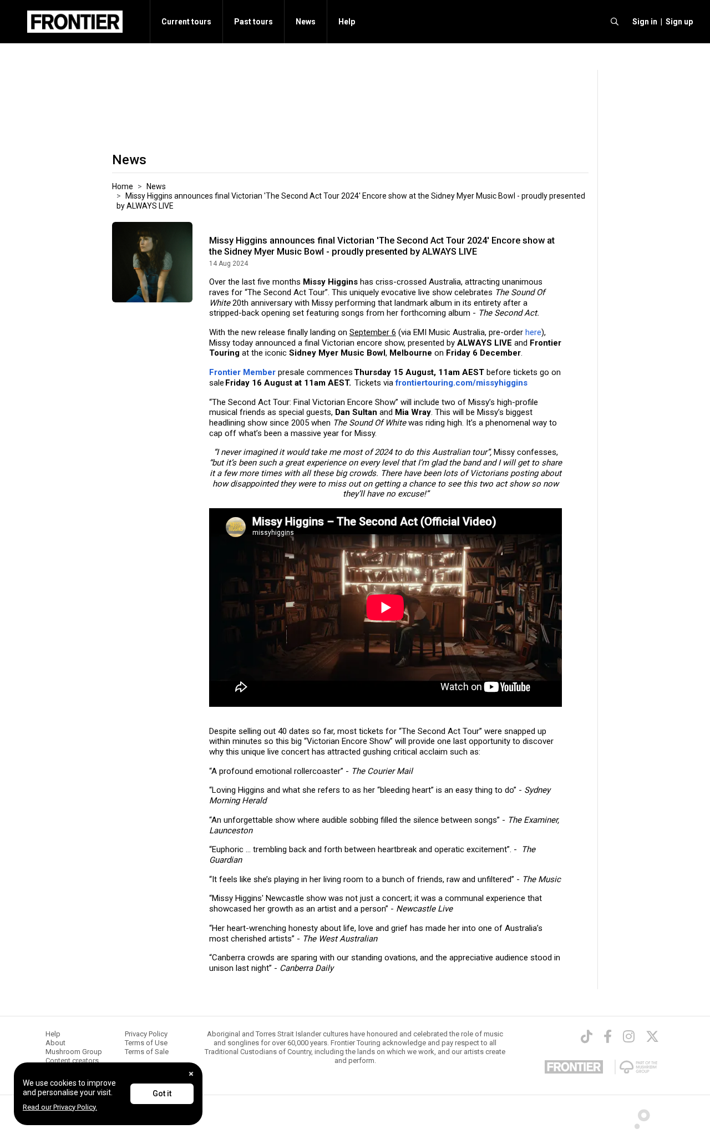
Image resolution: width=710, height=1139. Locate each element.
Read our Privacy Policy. (60, 1107)
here (533, 332)
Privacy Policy (146, 1034)
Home (122, 186)
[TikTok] (586, 1036)
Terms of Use (146, 1043)
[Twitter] (652, 1036)
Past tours (253, 21)
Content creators (72, 1060)
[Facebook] (608, 1036)
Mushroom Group (73, 1051)
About (55, 1043)
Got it (162, 1093)
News (306, 21)
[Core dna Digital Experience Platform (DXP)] (637, 1116)
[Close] (191, 1073)
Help (346, 21)
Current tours (186, 21)
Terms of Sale (147, 1051)
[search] (614, 21)
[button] (643, 21)
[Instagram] (629, 1036)
